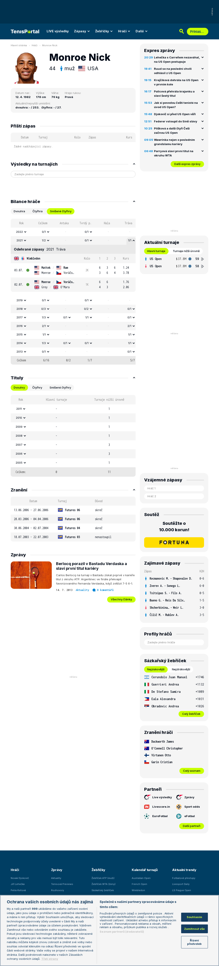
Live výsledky (162, 797)
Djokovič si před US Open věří (175, 114)
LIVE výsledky (58, 31)
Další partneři (191, 826)
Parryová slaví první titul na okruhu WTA (173, 153)
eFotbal (189, 816)
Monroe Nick (49, 45)
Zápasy (80, 31)
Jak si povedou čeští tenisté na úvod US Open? (176, 105)
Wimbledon (33, 258)
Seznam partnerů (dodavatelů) (122, 931)
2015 (19, 334)
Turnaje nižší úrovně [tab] (186, 251)
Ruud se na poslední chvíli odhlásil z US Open (173, 71)
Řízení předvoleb (194, 942)
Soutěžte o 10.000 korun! (174, 526)
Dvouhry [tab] (19, 387)
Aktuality (82, 590)
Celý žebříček (191, 713)
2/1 (44, 326)
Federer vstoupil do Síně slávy (175, 121)
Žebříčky (102, 31)
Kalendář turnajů (144, 870)
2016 (19, 326)
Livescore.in (161, 806)
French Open (139, 884)
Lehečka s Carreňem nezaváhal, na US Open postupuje (177, 59)
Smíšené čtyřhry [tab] (60, 211)
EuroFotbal (160, 816)
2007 (19, 444)
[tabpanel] (73, 292)
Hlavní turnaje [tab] (156, 251)
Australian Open (141, 878)
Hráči (122, 31)
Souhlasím (194, 917)
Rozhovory (57, 890)
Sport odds (192, 806)
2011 (19, 408)
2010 (19, 417)
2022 (19, 231)
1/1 (129, 240)
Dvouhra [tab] (19, 211)
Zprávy (189, 797)
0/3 (43, 308)
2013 (19, 351)
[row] (73, 232)
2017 (19, 317)
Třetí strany (49, 958)
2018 (19, 308)
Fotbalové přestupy (183, 878)
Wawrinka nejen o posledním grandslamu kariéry (174, 142)
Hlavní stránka (19, 45)
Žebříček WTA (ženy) (103, 884)
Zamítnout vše (194, 928)
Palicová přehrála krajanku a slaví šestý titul (174, 93)
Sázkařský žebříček (103, 890)
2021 (19, 240)
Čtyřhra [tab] (38, 211)
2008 (19, 435)
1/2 (44, 240)
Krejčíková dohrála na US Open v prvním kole (176, 82)
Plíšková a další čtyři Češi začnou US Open (172, 130)
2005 (19, 462)
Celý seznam (191, 770)
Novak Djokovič (20, 878)
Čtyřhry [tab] (37, 387)
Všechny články (121, 599)
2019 (19, 300)
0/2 (86, 308)
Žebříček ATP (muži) (103, 878)
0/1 (44, 231)
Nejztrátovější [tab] (181, 669)
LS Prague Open (181, 890)
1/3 (44, 317)
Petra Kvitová (18, 890)
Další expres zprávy (187, 164)
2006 (19, 453)
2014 (19, 343)
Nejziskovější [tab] (155, 669)
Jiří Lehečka (18, 884)
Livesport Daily (180, 884)
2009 (19, 426)
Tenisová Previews (62, 884)
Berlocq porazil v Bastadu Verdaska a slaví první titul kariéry (91, 566)
